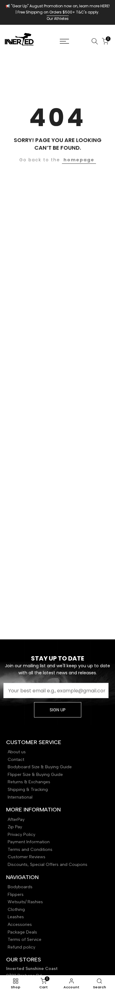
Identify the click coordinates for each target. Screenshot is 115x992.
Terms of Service (24, 939)
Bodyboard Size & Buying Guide (40, 766)
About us (17, 751)
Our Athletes (58, 18)
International (20, 797)
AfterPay (16, 819)
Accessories (20, 924)
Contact (16, 759)
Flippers (16, 894)
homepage (78, 160)
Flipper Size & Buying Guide (35, 774)
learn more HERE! (94, 6)
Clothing (16, 909)
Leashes (16, 916)
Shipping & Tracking (28, 789)
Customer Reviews (26, 856)
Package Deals (22, 932)
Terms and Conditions (30, 849)
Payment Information (29, 841)
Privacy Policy (21, 834)
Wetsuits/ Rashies (25, 901)
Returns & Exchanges (29, 781)
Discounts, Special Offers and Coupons (47, 864)
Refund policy (21, 947)
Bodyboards (20, 886)
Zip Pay (15, 826)
